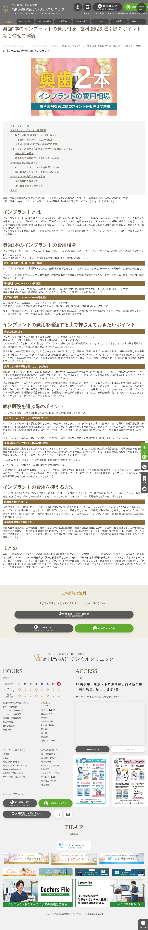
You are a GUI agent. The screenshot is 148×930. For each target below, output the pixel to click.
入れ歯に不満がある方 (13, 773)
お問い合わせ (9, 726)
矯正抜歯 (45, 785)
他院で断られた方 (11, 762)
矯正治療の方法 (48, 754)
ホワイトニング (48, 710)
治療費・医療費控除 (12, 718)
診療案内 (63, 21)
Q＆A (5, 758)
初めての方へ (25, 21)
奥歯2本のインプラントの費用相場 (28, 130)
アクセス (100, 21)
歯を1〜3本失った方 (12, 769)
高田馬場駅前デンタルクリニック (70, 914)
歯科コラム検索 (50, 46)
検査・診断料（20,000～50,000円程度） (36, 135)
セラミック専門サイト (13, 794)
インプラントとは (19, 126)
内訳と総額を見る (24, 153)
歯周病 (44, 717)
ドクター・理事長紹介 (13, 710)
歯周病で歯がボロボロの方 (15, 765)
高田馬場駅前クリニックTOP (16, 703)
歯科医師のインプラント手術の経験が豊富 (37, 172)
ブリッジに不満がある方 (14, 777)
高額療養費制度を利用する (29, 186)
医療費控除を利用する (26, 181)
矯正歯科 (45, 733)
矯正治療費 (46, 762)
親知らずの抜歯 (48, 741)
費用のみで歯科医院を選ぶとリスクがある (37, 158)
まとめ (13, 190)
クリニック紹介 (44, 21)
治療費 (119, 21)
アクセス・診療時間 (12, 714)
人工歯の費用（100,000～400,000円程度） (37, 144)
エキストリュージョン (51, 773)
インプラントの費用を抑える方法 (27, 176)
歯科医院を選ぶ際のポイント (25, 163)
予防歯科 (45, 737)
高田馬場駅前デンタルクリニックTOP (21, 46)
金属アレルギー (48, 714)
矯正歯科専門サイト (50, 750)
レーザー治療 (47, 721)
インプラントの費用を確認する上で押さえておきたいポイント (42, 149)
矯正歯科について (49, 758)
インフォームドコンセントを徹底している (37, 167)
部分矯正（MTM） (49, 781)
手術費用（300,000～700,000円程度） (35, 139)
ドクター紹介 (81, 21)
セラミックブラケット (51, 765)
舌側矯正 (45, 769)
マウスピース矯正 (49, 777)
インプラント (47, 706)
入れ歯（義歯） (48, 725)
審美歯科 (45, 729)
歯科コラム (8, 730)
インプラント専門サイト (14, 750)
